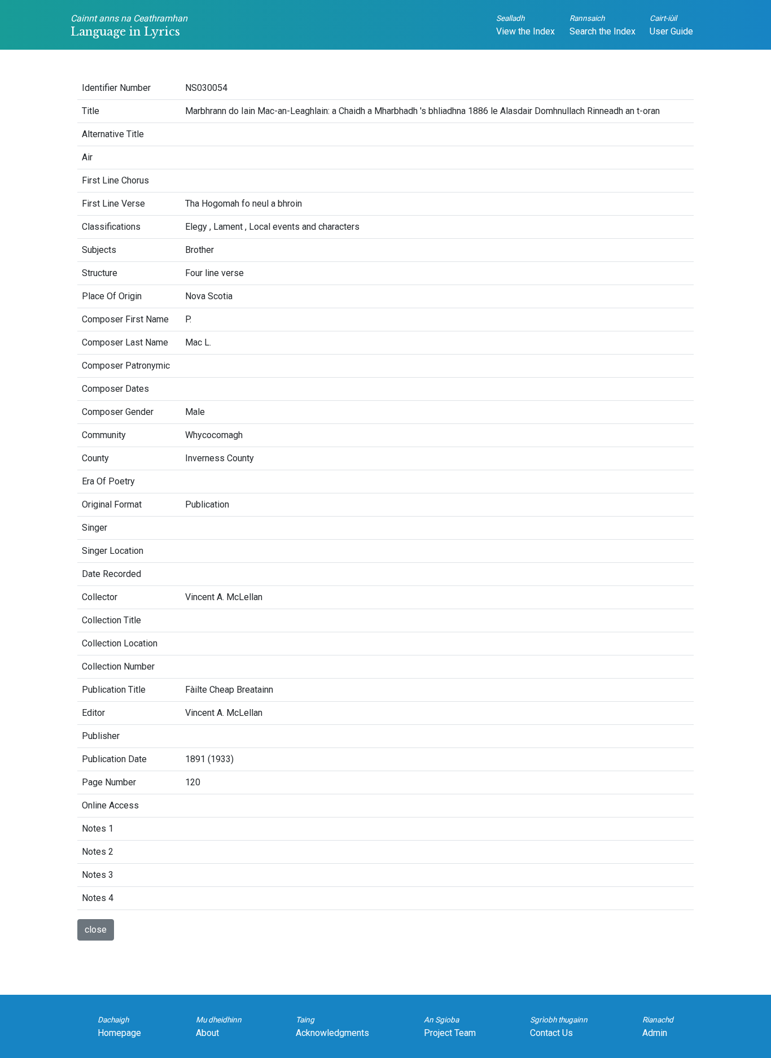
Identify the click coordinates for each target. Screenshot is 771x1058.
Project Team (450, 1026)
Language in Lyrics (129, 25)
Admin (657, 1026)
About (219, 1026)
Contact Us (559, 1026)
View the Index (525, 25)
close (96, 929)
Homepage (119, 1026)
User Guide (671, 25)
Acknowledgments (332, 1026)
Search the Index (603, 25)
